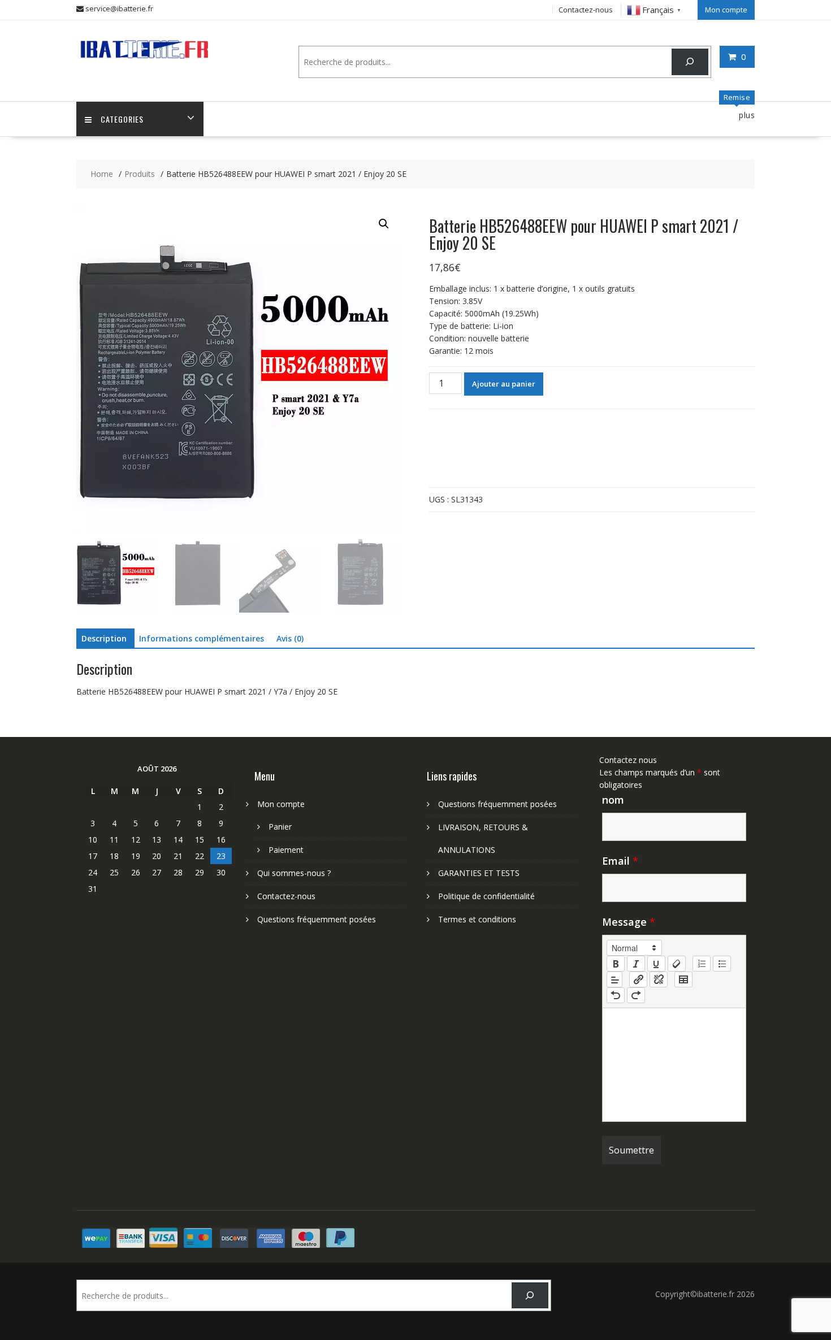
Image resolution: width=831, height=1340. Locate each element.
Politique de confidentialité (486, 896)
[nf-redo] (636, 995)
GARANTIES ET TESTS (479, 873)
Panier (280, 826)
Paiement (286, 849)
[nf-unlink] (659, 979)
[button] (384, 224)
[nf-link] (638, 979)
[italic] (636, 964)
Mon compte (726, 10)
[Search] (690, 62)
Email (620, 861)
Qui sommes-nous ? (294, 873)
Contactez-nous (586, 10)
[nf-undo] (616, 995)
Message (628, 922)
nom (613, 799)
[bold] (616, 964)
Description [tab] (104, 638)
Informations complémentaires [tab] (201, 638)
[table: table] (683, 979)
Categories (122, 119)
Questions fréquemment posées (316, 919)
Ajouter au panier (503, 384)
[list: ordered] (701, 964)
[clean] (677, 964)
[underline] (656, 964)
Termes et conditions (477, 919)
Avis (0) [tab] (290, 638)
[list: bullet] (722, 964)
